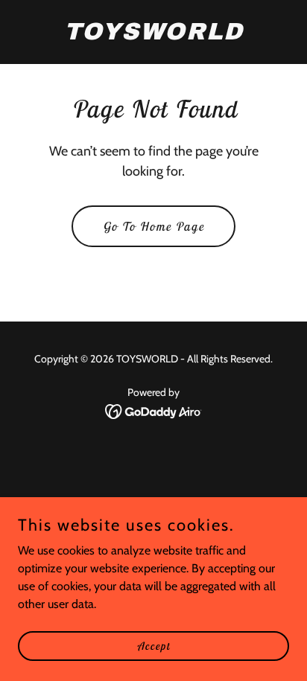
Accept (153, 645)
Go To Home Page (153, 226)
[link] (153, 35)
